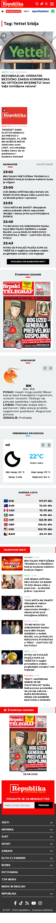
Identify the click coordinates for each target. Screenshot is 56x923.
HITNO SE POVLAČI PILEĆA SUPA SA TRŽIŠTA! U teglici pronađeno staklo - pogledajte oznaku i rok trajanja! (26, 250)
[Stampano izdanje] (28, 315)
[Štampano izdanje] (30, 744)
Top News (9, 879)
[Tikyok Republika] (21, 903)
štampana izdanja (21, 710)
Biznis (6, 865)
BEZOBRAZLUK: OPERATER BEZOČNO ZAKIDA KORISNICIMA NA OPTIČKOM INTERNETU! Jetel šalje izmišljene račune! (26, 81)
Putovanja (10, 872)
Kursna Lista (28, 492)
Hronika (28, 557)
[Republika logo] (14, 4)
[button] (44, 368)
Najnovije (10, 164)
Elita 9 (27, 621)
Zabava (7, 850)
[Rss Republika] (27, 903)
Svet (5, 836)
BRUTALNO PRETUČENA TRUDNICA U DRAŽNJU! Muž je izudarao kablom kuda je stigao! (28, 179)
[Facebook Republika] (16, 903)
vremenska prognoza (28, 433)
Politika (28, 676)
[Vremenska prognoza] (41, 4)
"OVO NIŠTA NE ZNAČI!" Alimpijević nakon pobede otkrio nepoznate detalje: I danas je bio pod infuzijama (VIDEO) (26, 212)
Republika (9, 893)
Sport (6, 843)
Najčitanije (45, 164)
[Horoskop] (46, 4)
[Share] (4, 36)
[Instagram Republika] (40, 903)
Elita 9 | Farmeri (13, 858)
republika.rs (24, 910)
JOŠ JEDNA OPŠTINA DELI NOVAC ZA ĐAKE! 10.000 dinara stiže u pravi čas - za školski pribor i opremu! (26, 194)
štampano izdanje (28, 274)
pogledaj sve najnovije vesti (28, 261)
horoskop (28, 360)
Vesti (26, 11)
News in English (13, 886)
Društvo (6, 126)
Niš (7, 445)
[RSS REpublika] (34, 903)
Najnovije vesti (15, 549)
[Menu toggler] (51, 4)
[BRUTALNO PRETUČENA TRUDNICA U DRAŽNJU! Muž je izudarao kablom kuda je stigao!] (12, 563)
